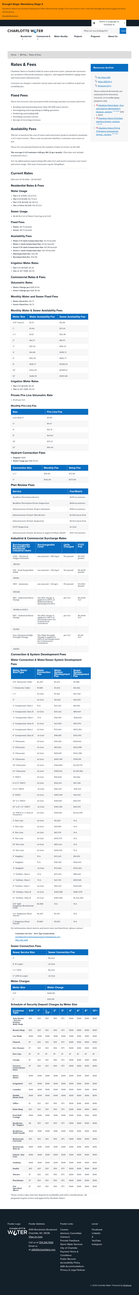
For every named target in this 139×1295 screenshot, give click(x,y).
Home (13, 54)
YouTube (96, 1240)
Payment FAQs (104, 86)
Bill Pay (23, 54)
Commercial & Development (43, 37)
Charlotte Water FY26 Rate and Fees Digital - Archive (109, 121)
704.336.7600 (46, 1242)
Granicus (127, 1285)
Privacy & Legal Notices (72, 1270)
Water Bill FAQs (105, 82)
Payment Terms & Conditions (69, 1253)
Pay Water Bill (104, 77)
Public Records (68, 1259)
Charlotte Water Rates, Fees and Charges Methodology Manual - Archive (110, 108)
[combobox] (108, 23)
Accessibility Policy (70, 1262)
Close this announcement (136, 2)
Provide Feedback (69, 1240)
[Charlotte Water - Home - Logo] (25, 31)
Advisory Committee (70, 1233)
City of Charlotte (68, 1248)
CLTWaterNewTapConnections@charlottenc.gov (37, 937)
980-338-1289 (21, 940)
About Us (113, 36)
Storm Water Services (71, 1244)
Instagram (97, 1244)
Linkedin (96, 1233)
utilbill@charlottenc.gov (43, 1249)
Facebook (97, 1229)
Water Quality (61, 36)
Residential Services (26, 37)
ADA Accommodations (72, 1266)
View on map (35, 1236)
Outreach (65, 1237)
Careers (64, 1229)
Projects (78, 36)
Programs (95, 36)
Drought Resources (10, 16)
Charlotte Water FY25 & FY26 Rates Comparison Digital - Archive (108, 131)
